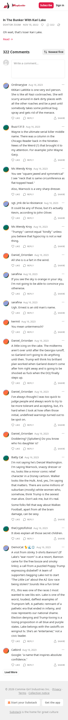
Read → (8, 39)
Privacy (56, 689)
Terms (22, 693)
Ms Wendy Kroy (21, 168)
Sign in (60, 5)
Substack (15, 712)
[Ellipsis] (63, 85)
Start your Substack (24, 702)
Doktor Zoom (12, 24)
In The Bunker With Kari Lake (24, 20)
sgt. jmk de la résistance (26, 203)
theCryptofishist (21, 528)
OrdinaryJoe (19, 84)
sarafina (16, 274)
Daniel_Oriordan (22, 255)
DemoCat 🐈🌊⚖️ (23, 547)
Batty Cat (17, 457)
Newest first (55, 52)
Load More (11, 672)
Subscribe (46, 5)
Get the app (52, 702)
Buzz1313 (17, 126)
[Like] (42, 25)
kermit (15, 321)
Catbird (16, 650)
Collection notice (39, 693)
